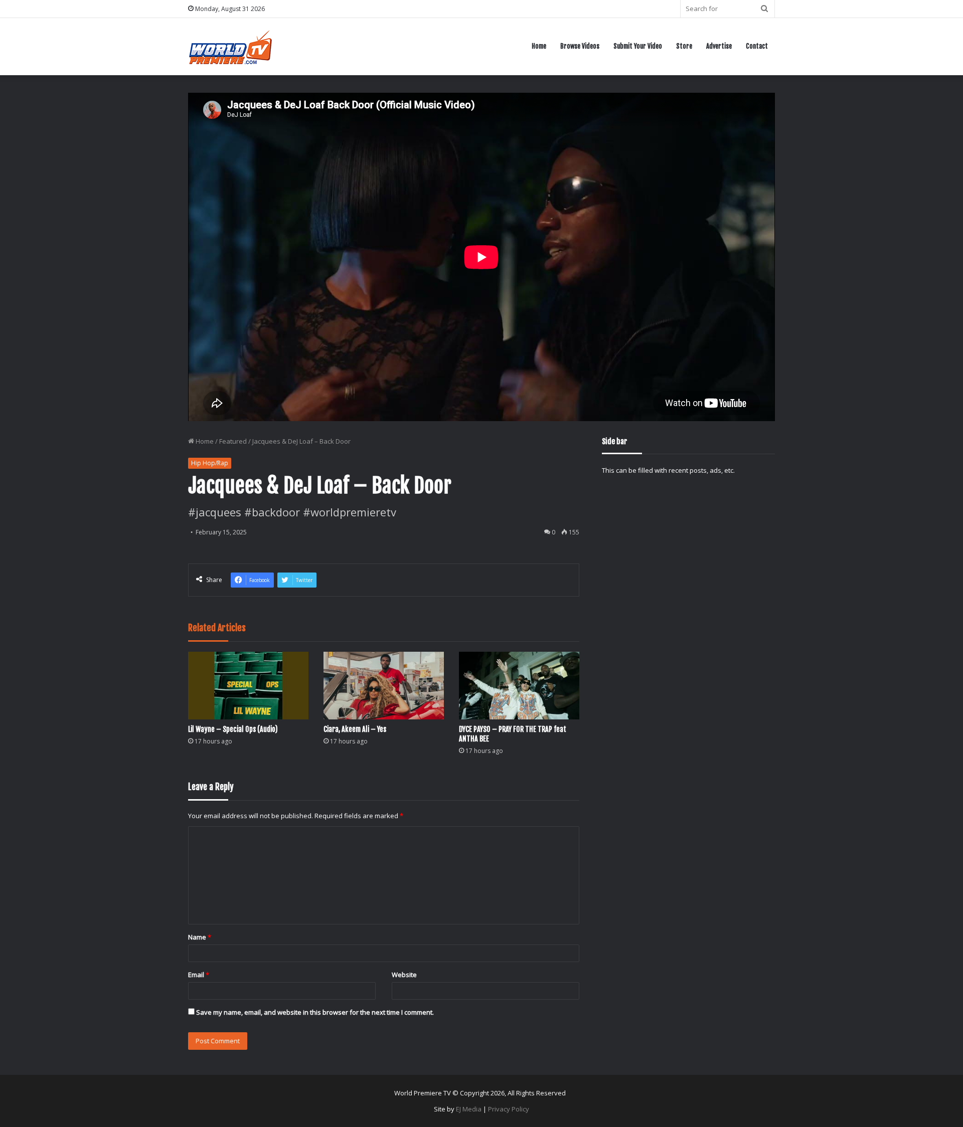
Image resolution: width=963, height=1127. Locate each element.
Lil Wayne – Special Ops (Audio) (233, 729)
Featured (233, 441)
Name (199, 937)
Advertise (719, 46)
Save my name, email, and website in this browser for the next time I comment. (315, 1012)
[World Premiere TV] (230, 46)
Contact (757, 46)
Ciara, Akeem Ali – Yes (355, 729)
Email (198, 974)
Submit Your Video (637, 46)
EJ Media (469, 1108)
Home (539, 46)
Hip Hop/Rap (209, 463)
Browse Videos (579, 46)
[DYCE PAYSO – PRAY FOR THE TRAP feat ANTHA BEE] (519, 685)
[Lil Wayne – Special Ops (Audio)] (248, 685)
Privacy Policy (508, 1108)
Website (404, 974)
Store (684, 46)
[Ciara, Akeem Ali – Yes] (384, 685)
